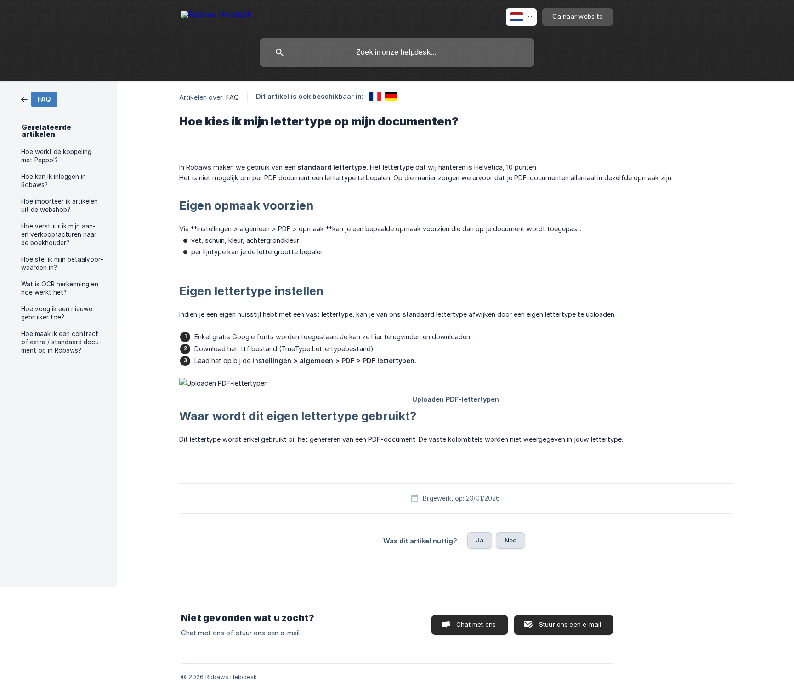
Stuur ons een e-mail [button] (570, 624)
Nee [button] (510, 540)
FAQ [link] (232, 97)
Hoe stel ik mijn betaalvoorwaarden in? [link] (62, 263)
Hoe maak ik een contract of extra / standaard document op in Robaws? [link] (61, 342)
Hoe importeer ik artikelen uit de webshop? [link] (59, 205)
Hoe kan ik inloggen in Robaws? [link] (53, 180)
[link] (39, 98)
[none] (216, 15)
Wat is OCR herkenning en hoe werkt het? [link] (59, 288)
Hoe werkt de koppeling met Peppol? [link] (56, 156)
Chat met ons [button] (476, 624)
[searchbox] (397, 52)
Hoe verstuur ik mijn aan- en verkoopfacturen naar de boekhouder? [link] (58, 234)
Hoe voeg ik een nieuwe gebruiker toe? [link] (56, 313)
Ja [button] (479, 540)
